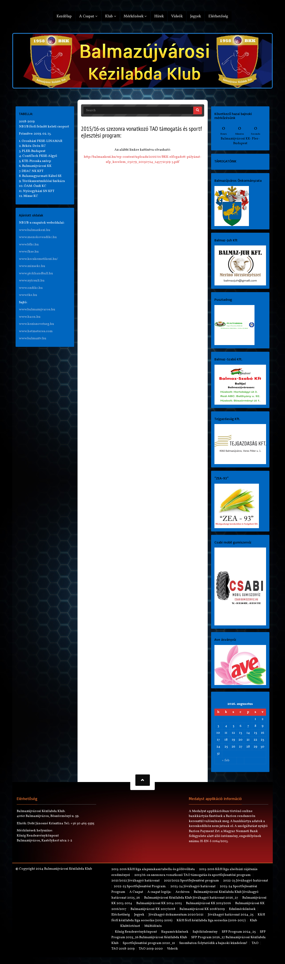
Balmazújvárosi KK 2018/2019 (202, 909)
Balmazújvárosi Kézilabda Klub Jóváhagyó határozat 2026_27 (191, 897)
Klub (109, 16)
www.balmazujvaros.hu (37, 309)
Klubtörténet (130, 926)
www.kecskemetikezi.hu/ (38, 259)
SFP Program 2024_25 (239, 932)
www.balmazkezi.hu (34, 230)
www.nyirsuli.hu (32, 280)
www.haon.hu (30, 317)
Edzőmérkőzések (242, 909)
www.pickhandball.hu (36, 273)
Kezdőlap (64, 16)
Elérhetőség (218, 16)
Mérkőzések (134, 16)
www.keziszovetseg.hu (36, 324)
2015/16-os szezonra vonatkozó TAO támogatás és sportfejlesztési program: (192, 875)
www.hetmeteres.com (36, 331)
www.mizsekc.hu (32, 266)
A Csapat (87, 16)
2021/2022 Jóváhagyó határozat (135, 880)
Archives (182, 892)
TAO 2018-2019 (122, 948)
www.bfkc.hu (29, 244)
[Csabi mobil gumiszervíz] (240, 586)
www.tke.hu (28, 295)
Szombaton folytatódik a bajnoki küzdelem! (213, 943)
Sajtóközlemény (205, 932)
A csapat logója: (159, 892)
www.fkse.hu (29, 251)
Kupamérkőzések (174, 932)
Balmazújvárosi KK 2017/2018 (152, 909)
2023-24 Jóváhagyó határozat (193, 886)
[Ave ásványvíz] (240, 665)
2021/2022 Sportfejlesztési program (191, 880)
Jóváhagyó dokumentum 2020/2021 (176, 914)
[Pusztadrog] (234, 325)
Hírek (159, 16)
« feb (225, 760)
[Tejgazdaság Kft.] (240, 444)
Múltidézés (153, 926)
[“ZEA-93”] (236, 505)
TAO (255, 943)
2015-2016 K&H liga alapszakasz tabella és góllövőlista (153, 869)
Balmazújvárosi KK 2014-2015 (159, 903)
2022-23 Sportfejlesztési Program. (140, 886)
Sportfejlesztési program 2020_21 (149, 943)
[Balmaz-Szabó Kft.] (240, 384)
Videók (177, 16)
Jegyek (195, 16)
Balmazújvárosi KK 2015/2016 (208, 903)
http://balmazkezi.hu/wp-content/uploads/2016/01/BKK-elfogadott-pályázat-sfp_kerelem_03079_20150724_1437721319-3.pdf (142, 159)
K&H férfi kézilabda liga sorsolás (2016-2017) (211, 920)
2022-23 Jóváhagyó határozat (245, 880)
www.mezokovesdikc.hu (38, 237)
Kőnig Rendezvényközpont (136, 932)
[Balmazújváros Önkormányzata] (231, 206)
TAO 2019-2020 (151, 948)
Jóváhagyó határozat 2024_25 (230, 914)
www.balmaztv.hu (32, 338)
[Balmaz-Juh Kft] (240, 265)
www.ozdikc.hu (31, 288)
